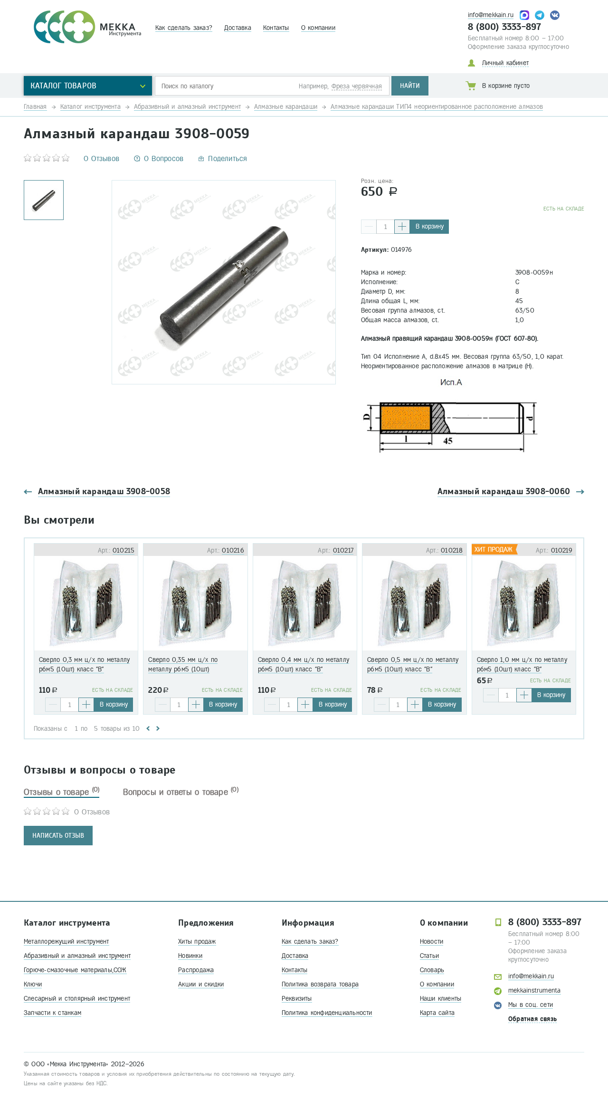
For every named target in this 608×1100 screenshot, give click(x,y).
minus (369, 227)
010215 (123, 550)
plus (402, 227)
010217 (343, 550)
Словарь (432, 970)
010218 (452, 550)
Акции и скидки (201, 984)
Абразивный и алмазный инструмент (77, 955)
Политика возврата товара (320, 984)
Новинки (190, 955)
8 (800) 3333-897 (505, 27)
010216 (233, 550)
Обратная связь (532, 1019)
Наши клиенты (441, 998)
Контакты (276, 27)
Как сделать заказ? (183, 27)
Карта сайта (437, 1012)
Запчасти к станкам (52, 1012)
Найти (410, 86)
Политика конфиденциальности (327, 1012)
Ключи (33, 984)
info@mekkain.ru (490, 15)
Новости (432, 941)
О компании (318, 27)
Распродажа (196, 970)
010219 (561, 550)
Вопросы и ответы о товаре (180, 792)
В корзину (430, 226)
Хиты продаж (197, 941)
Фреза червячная (357, 86)
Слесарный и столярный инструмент (77, 998)
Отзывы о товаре (61, 792)
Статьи (429, 955)
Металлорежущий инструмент (66, 941)
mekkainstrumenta (534, 990)
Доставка (237, 27)
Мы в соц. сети (530, 1004)
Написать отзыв (58, 836)
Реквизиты (297, 998)
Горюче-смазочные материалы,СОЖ (75, 970)
